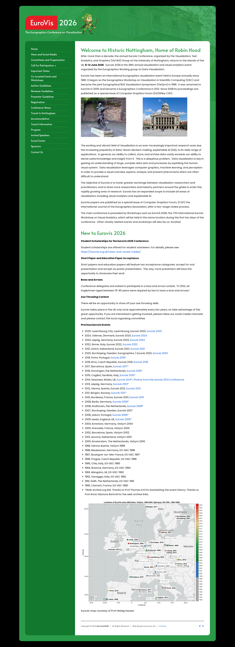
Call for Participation (42, 65)
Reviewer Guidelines (42, 91)
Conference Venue (41, 107)
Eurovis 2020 (160, 353)
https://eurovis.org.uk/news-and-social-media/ (111, 252)
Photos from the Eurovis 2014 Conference (159, 379)
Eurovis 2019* (118, 357)
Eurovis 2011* (118, 393)
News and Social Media (44, 54)
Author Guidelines (41, 85)
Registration (38, 102)
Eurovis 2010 (136, 397)
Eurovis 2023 (137, 340)
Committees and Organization (48, 60)
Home (34, 49)
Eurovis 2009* (121, 401)
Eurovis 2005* (123, 419)
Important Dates (40, 71)
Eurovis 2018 (141, 362)
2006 (124, 415)
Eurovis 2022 (130, 344)
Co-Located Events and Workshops (43, 78)
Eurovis (131, 371)
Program (36, 129)
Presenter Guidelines (42, 96)
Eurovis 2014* (125, 379)
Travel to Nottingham (43, 113)
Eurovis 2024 (139, 335)
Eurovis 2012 (133, 388)
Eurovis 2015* (127, 375)
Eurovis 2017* (121, 366)
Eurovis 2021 (137, 349)
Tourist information (41, 124)
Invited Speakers (40, 135)
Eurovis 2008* (135, 406)
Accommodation (40, 118)
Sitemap (162, 626)
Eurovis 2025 (154, 331)
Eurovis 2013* (121, 384)
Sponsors (36, 146)
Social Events (38, 140)
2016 (138, 371)
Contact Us (37, 152)
